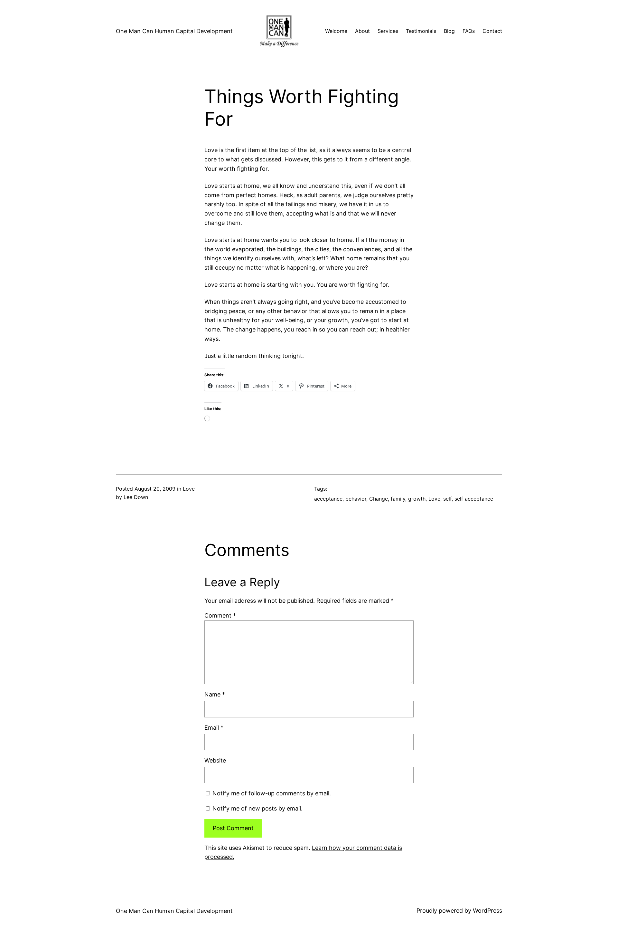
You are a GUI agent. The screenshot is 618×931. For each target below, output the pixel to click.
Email (213, 727)
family (398, 498)
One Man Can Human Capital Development (174, 31)
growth (417, 498)
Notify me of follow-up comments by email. (271, 793)
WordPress (487, 910)
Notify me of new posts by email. (257, 808)
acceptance (328, 498)
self (447, 498)
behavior (355, 498)
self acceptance (473, 498)
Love (189, 488)
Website (215, 760)
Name (214, 694)
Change (378, 498)
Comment (220, 615)
